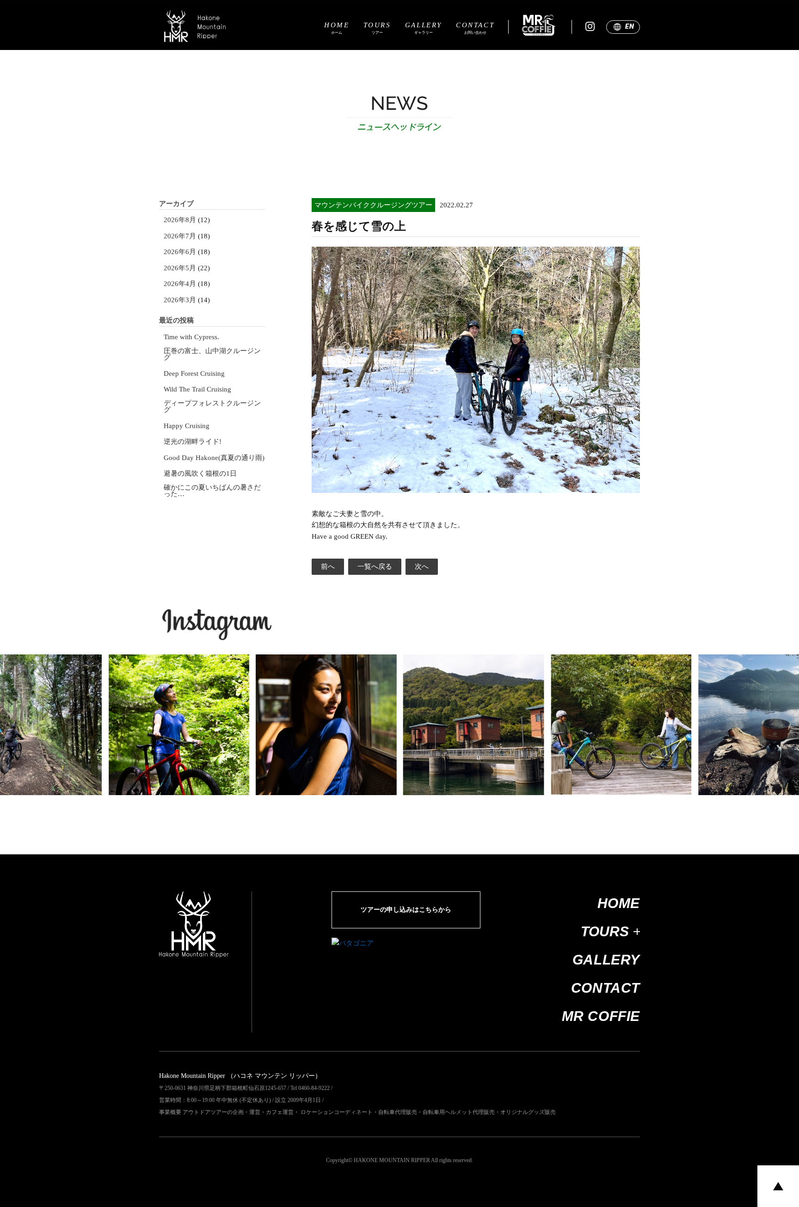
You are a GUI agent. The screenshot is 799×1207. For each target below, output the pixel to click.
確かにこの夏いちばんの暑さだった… (212, 491)
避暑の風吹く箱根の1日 (200, 473)
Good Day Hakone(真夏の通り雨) (214, 457)
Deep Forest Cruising (194, 373)
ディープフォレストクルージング (212, 406)
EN (629, 27)
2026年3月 (180, 300)
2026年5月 (180, 268)
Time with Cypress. (191, 337)
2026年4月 (180, 283)
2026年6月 (180, 252)
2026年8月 (180, 220)
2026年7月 (180, 236)
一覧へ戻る (374, 566)
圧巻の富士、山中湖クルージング (212, 354)
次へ (422, 566)
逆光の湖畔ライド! (192, 441)
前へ (328, 566)
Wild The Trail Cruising (197, 389)
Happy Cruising (186, 426)
